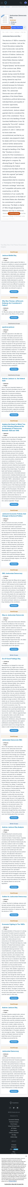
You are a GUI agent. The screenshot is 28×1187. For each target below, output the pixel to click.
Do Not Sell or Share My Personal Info (14, 1184)
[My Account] (26, 2)
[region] (14, 1170)
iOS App (14, 1135)
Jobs (11, 1149)
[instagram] (17, 1109)
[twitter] (14, 1109)
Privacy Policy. (12, 1181)
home (2, 6)
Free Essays (13, 1124)
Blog (14, 1152)
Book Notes (14, 1130)
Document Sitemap (14, 1119)
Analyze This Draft (17, 27)
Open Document (5, 27)
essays (8, 6)
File (3, 32)
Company (13, 1145)
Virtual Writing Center (14, 1126)
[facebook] (10, 1109)
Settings (17, 32)
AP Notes (13, 1128)
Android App (13, 1137)
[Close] (26, 1156)
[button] (2, 2)
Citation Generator (14, 1132)
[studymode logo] (9, 3)
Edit (7, 32)
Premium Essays (13, 1122)
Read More (14, 291)
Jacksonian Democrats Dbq (18, 16)
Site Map (13, 1154)
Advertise (13, 1147)
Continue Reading (14, 213)
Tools (11, 32)
